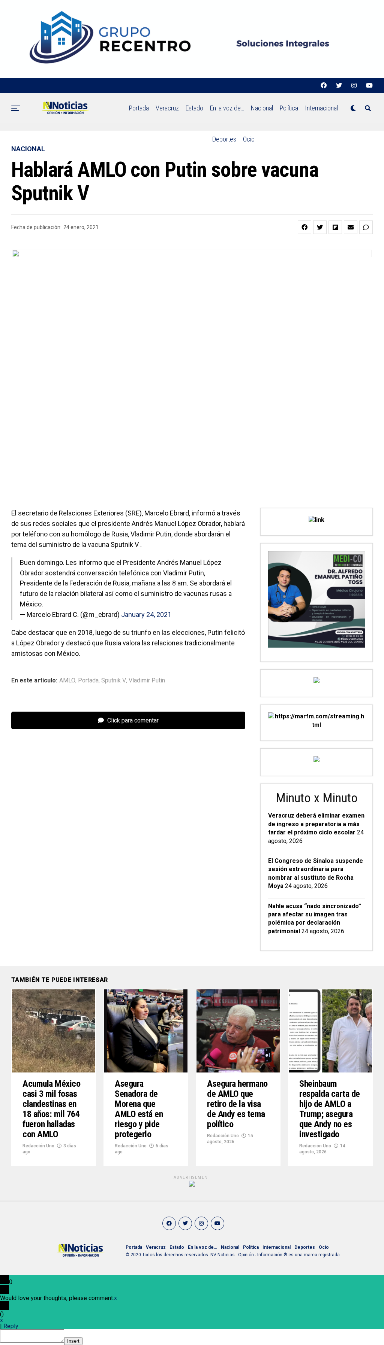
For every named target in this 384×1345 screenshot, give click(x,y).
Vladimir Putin (147, 681)
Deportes (224, 139)
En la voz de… (227, 108)
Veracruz (167, 108)
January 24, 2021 (146, 614)
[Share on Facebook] (304, 227)
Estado (194, 108)
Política (289, 108)
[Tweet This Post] (320, 227)
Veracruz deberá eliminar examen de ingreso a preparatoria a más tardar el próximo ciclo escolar (316, 824)
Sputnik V (113, 681)
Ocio (249, 139)
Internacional (321, 108)
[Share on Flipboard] (335, 227)
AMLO (67, 681)
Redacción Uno (38, 1145)
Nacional (262, 108)
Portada (139, 108)
